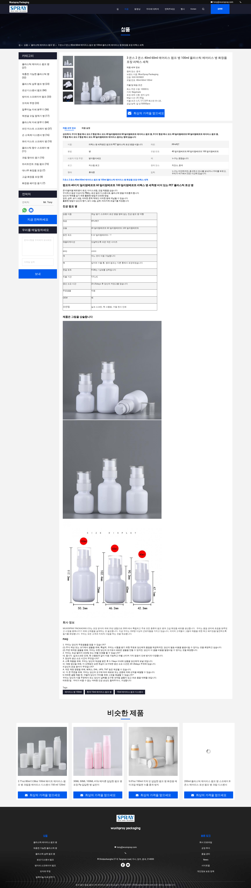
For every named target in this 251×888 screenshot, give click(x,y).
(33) (36, 96)
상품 (26, 45)
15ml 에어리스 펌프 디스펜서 (130, 692)
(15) (37, 141)
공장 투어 (205, 848)
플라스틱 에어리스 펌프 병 (43, 45)
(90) (34, 90)
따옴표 (220, 9)
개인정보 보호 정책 (205, 871)
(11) (35, 149)
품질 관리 (205, 854)
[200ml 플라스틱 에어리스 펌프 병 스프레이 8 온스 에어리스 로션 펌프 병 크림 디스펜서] (153, 751)
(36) (35, 109)
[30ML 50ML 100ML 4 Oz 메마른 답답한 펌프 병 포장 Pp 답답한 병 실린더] (42, 751)
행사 (183, 9)
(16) (35, 135)
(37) (37, 128)
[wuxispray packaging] (240, 2)
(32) (35, 76)
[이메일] (31, 210)
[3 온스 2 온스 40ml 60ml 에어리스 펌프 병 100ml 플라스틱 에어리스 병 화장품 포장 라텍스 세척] (98, 80)
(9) (32, 176)
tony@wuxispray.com (223, 2)
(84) (35, 122)
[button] (68, 101)
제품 (126, 9)
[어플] (24, 210)
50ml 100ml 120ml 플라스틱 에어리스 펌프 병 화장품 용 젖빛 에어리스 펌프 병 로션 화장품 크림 (208, 783)
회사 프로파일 (205, 842)
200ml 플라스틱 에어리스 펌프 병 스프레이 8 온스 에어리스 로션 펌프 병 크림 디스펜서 (152, 783)
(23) (35, 84)
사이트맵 (206, 865)
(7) (33, 170)
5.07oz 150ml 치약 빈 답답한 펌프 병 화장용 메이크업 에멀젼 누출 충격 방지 (97, 783)
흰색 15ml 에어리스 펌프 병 (99, 692)
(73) (35, 164)
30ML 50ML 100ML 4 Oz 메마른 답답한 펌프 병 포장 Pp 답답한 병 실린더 (42, 783)
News (205, 860)
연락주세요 (170, 9)
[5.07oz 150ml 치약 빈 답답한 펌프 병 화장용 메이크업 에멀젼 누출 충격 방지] (97, 751)
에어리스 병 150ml (73, 692)
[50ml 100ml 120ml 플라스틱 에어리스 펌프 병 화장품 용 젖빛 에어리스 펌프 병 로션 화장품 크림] (208, 751)
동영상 (137, 9)
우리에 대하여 (152, 9)
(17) (35, 116)
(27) (35, 66)
